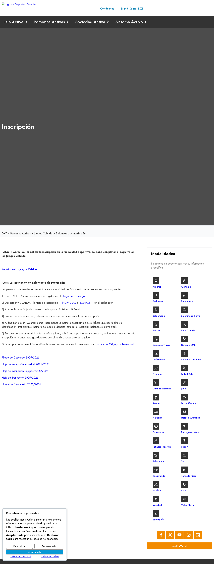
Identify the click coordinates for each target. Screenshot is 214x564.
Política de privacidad (21, 556)
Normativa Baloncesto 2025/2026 (21, 384)
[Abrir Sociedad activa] (108, 22)
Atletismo (186, 286)
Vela (183, 490)
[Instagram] (188, 535)
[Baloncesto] (184, 295)
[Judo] (184, 382)
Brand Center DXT (132, 9)
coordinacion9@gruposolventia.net (114, 344)
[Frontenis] (156, 368)
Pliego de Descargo (73, 296)
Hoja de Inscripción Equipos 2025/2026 (25, 371)
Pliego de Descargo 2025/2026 (20, 358)
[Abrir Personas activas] (68, 22)
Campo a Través (161, 345)
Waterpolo (158, 519)
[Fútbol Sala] (184, 368)
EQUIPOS (85, 303)
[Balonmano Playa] (184, 309)
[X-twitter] (170, 535)
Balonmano (159, 316)
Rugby (184, 446)
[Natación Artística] (184, 411)
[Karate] (156, 397)
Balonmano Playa (190, 316)
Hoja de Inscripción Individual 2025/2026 (25, 364)
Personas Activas (20, 233)
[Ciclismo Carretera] (184, 353)
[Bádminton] (156, 295)
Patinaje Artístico (190, 432)
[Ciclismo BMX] (184, 339)
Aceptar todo (34, 552)
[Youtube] (179, 535)
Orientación (159, 432)
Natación (157, 417)
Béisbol (156, 330)
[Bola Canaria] (184, 324)
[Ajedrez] (156, 280)
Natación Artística (190, 417)
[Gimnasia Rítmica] (156, 382)
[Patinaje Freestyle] (156, 440)
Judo (183, 388)
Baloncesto (62, 233)
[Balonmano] (156, 309)
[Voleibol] (156, 499)
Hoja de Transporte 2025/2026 (20, 378)
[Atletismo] (184, 280)
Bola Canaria (188, 330)
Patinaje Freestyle (162, 446)
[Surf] (184, 455)
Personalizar (19, 546)
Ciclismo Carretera (191, 359)
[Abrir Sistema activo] (146, 22)
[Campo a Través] (156, 339)
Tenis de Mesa (188, 476)
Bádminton (158, 301)
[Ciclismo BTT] (156, 353)
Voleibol (157, 505)
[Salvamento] (156, 455)
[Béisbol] (156, 324)
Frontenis (157, 374)
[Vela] (184, 484)
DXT (4, 233)
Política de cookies (50, 556)
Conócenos (107, 9)
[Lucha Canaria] (184, 397)
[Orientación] (156, 426)
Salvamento (159, 461)
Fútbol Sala (187, 374)
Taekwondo (159, 476)
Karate (156, 403)
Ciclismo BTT (160, 359)
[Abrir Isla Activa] (26, 22)
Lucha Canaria (188, 403)
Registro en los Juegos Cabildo (19, 269)
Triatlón (157, 490)
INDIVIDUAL (69, 303)
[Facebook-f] (161, 535)
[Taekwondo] (156, 470)
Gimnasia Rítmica (162, 388)
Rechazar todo (49, 546)
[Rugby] (184, 440)
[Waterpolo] (156, 513)
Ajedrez (157, 286)
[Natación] (156, 411)
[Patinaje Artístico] (184, 426)
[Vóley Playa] (184, 499)
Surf (183, 461)
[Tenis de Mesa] (184, 470)
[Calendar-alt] (198, 535)
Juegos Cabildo (43, 233)
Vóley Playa (187, 505)
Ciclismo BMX (188, 345)
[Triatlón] (156, 484)
